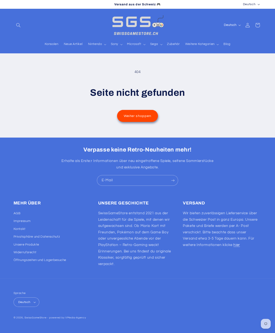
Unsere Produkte (26, 244)
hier (236, 245)
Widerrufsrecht (25, 252)
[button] (18, 25)
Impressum (22, 221)
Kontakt (20, 229)
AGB (17, 213)
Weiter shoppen (137, 116)
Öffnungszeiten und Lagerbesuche (40, 260)
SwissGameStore (35, 317)
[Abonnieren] (173, 180)
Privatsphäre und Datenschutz (37, 236)
